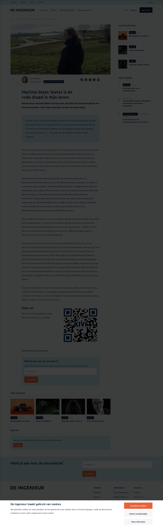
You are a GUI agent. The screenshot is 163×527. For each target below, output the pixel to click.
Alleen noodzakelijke (138, 513)
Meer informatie (138, 521)
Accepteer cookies (138, 505)
